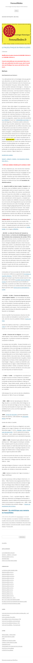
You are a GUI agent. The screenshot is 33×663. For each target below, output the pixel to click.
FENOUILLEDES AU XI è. (7, 590)
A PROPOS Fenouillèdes (7, 650)
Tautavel (23, 524)
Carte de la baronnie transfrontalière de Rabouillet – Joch (15, 613)
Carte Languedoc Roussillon (8, 617)
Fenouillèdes (16, 3)
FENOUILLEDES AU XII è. (7, 588)
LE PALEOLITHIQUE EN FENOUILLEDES (16, 47)
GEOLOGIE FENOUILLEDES (8, 636)
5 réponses (4, 51)
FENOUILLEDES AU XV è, (7, 582)
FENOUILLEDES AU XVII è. (8, 578)
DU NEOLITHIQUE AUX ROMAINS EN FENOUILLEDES (14, 601)
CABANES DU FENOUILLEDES (9, 640)
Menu (16, 10)
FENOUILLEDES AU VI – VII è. (8, 597)
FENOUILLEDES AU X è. (7, 592)
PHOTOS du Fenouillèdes (8, 648)
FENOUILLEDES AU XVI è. (8, 580)
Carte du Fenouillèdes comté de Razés (11, 621)
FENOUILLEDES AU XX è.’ (8, 572)
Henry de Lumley (10, 520)
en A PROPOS (5, 120)
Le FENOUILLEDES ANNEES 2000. (9, 570)
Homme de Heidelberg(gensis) (22, 520)
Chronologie (20, 516)
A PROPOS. (15, 229)
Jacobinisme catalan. (7, 155)
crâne (3, 326)
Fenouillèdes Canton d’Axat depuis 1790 (11, 619)
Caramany (9, 518)
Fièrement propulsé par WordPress (10, 660)
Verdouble (27, 524)
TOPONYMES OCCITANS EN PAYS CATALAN (12, 646)
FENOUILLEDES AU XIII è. (8, 586)
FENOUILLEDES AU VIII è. (8, 595)
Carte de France (5, 615)
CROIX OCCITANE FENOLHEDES (9, 560)
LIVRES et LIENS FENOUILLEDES (9, 642)
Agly (5, 518)
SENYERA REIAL (5, 558)
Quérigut (8, 524)
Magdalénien (19, 522)
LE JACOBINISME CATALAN (8, 553)
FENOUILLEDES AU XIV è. (8, 556)
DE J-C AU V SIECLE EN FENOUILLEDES (11, 599)
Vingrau (4, 526)
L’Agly (3, 638)
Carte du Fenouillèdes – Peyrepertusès (11, 625)
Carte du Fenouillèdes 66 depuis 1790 (11, 623)
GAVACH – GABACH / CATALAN (9, 554)
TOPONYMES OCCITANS (22, 120)
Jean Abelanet (12, 522)
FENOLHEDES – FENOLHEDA (8, 634)
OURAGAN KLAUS (6, 644)
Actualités (4, 543)
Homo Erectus (5, 522)
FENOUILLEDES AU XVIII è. (8, 576)
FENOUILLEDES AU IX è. (7, 593)
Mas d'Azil (25, 522)
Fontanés (21, 518)
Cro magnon (15, 518)
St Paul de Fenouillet (11, 414)
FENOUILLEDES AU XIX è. (8, 574)
